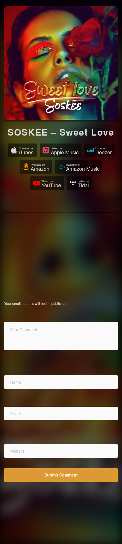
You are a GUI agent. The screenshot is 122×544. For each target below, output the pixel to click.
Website (12, 437)
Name (11, 368)
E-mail (11, 399)
